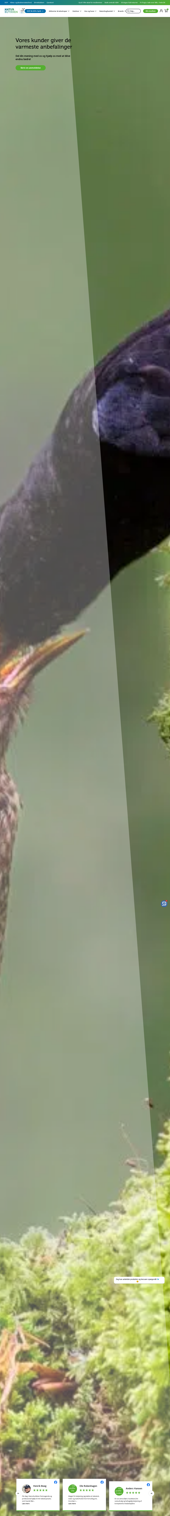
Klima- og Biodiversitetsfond (21, 2)
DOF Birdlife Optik (34, 11)
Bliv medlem (151, 11)
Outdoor (75, 11)
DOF (6, 2)
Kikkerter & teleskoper (58, 11)
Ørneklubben (39, 2)
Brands (121, 11)
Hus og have (89, 11)
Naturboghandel (106, 11)
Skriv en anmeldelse (31, 67)
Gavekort (50, 2)
